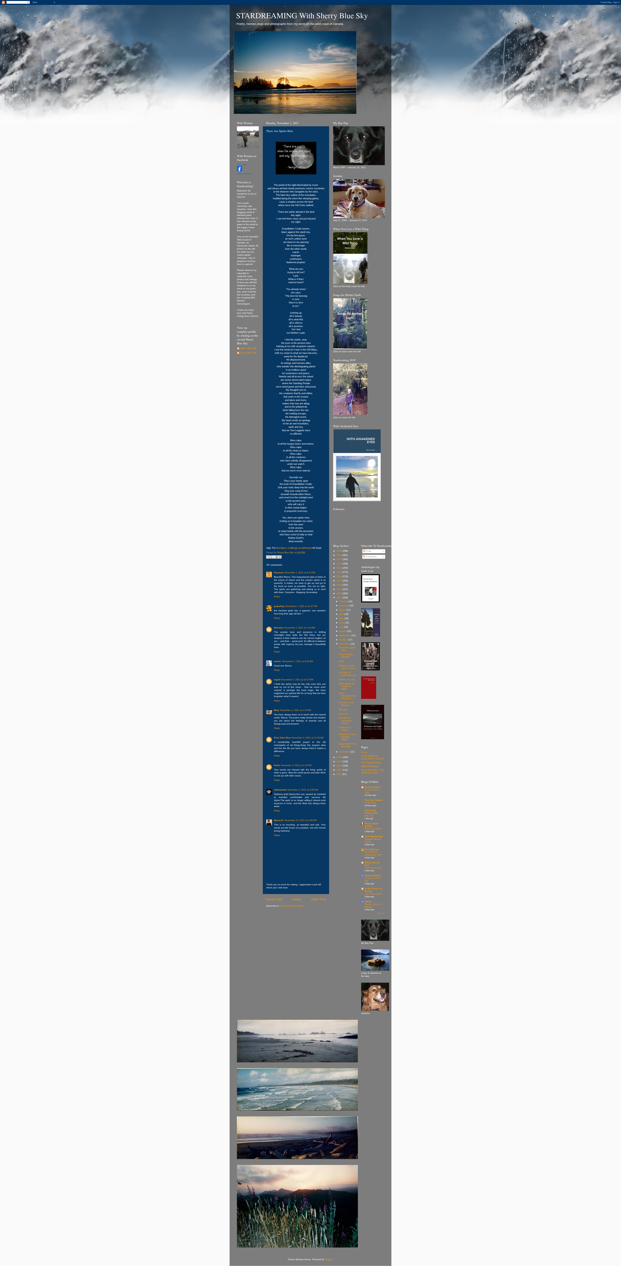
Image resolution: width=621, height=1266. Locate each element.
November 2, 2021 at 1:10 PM (295, 710)
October (343, 639)
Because (343, 714)
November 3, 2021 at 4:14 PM (296, 765)
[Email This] (267, 557)
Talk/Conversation (373, 868)
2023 (340, 761)
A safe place (370, 803)
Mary (276, 710)
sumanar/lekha (373, 875)
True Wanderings (374, 836)
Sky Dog (343, 709)
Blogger (329, 1259)
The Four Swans (373, 800)
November (345, 644)
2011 (339, 555)
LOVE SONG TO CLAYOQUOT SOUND (372, 757)
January (343, 601)
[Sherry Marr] (239, 170)
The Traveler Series (371, 762)
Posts (368, 551)
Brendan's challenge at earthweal (293, 548)
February (344, 605)
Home (297, 899)
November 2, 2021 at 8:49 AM (297, 661)
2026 (340, 774)
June (342, 623)
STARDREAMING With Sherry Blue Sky (302, 15)
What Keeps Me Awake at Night (347, 686)
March (342, 610)
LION (341, 661)
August (343, 631)
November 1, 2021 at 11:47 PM (301, 606)
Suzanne (278, 572)
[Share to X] (273, 557)
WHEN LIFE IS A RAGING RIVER (347, 737)
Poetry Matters (373, 787)
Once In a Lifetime (373, 829)
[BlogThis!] (270, 557)
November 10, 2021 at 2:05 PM (301, 820)
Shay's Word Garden (371, 824)
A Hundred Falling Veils (371, 811)
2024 (340, 765)
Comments (371, 556)
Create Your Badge (244, 174)
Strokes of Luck (346, 679)
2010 (340, 551)
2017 (340, 580)
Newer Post (274, 899)
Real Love (369, 815)
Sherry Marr (241, 165)
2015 (340, 572)
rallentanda (280, 790)
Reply (277, 596)
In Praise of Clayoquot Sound (345, 720)
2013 (340, 563)
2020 (340, 593)
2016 (340, 576)
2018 (340, 585)
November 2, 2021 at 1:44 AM (299, 628)
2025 (340, 770)
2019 (340, 589)
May (341, 618)
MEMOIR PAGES (370, 766)
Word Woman (372, 849)
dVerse (368, 901)
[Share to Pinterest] (280, 557)
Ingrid (277, 679)
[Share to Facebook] (276, 557)
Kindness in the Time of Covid (347, 667)
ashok (277, 661)
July (341, 627)
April (341, 614)
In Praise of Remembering (347, 673)
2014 (340, 568)
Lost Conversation (373, 894)
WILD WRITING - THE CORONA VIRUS (372, 771)
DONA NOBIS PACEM (346, 655)
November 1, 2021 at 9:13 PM (299, 572)
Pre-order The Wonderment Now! (373, 853)
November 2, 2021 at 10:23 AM (297, 679)
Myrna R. (279, 820)
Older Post (318, 899)
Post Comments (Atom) (292, 906)
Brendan (278, 628)
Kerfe (277, 765)
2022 (340, 757)
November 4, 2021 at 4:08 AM (302, 790)
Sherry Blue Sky (248, 348)
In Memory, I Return (345, 728)
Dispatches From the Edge (347, 745)
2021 (340, 597)
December (345, 752)
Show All (381, 913)
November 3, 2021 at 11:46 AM (308, 738)
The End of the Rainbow (346, 703)
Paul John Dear (282, 738)
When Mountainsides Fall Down (347, 696)
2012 (340, 559)
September (345, 635)
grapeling (279, 606)
